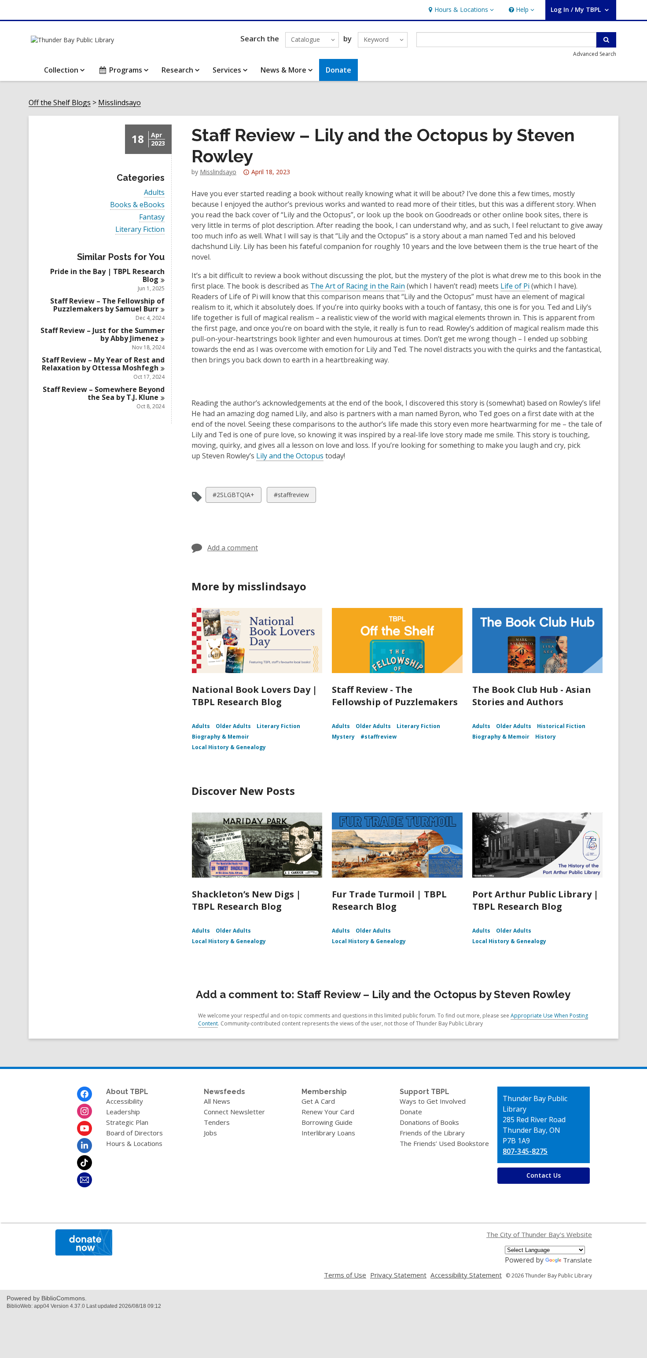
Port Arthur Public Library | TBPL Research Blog (535, 900)
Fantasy (152, 217)
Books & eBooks (137, 205)
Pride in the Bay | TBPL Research (107, 275)
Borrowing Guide (327, 1122)
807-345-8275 (525, 1151)
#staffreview (291, 496)
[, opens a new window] (83, 1252)
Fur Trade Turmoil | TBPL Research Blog (389, 900)
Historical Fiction (561, 726)
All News (217, 1101)
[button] (460, 10)
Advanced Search (594, 54)
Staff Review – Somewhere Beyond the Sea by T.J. (104, 393)
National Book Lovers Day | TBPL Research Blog (254, 696)
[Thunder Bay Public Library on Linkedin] (84, 1145)
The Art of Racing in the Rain (357, 286)
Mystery (343, 736)
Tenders (217, 1122)
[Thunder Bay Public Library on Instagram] (84, 1111)
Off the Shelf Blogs (60, 103)
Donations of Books (429, 1122)
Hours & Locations (134, 1143)
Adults (154, 192)
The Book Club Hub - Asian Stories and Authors (531, 696)
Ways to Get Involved (433, 1101)
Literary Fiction (140, 229)
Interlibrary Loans (328, 1132)
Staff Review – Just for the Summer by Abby (102, 334)
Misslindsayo (119, 103)
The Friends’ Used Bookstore (444, 1143)
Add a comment (232, 548)
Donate (411, 1111)
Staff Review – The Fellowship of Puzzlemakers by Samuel (107, 305)
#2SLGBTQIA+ (233, 496)
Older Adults (233, 726)
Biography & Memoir (220, 736)
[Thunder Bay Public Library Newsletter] (84, 1179)
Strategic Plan (127, 1122)
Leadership (123, 1111)
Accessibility (124, 1101)
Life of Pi (514, 286)
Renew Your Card (327, 1111)
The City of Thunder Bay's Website (539, 1234)
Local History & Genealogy (229, 747)
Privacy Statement (398, 1274)
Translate (577, 1260)
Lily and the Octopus (290, 456)
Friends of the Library (432, 1132)
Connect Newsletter (234, 1111)
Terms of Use (345, 1274)
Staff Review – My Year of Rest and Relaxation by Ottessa (103, 364)
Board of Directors (134, 1132)
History (545, 736)
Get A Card (318, 1101)
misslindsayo (218, 172)
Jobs (210, 1132)
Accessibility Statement (466, 1274)
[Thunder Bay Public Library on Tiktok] (84, 1162)
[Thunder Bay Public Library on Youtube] (84, 1128)
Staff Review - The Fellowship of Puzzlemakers (395, 696)
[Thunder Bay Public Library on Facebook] (84, 1094)
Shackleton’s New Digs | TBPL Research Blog (246, 900)
